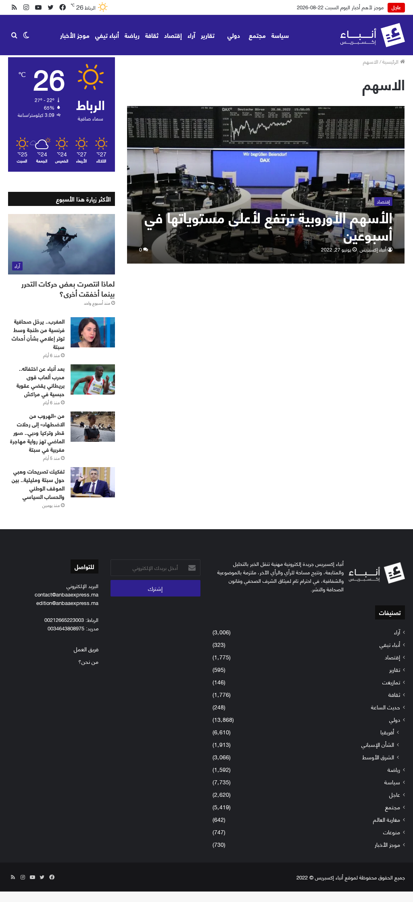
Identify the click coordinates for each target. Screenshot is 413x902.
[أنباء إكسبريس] (372, 35)
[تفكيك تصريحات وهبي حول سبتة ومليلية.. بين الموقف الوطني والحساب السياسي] (93, 482)
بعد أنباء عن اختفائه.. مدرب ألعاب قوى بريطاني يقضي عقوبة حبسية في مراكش (41, 381)
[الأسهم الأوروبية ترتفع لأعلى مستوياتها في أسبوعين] (266, 184)
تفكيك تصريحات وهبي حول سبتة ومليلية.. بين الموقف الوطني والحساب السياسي (38, 483)
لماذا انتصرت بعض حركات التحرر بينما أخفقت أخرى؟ (68, 288)
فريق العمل (86, 649)
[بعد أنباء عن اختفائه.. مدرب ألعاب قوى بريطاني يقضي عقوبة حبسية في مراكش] (93, 379)
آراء (191, 35)
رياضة (132, 35)
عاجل (394, 794)
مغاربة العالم (386, 819)
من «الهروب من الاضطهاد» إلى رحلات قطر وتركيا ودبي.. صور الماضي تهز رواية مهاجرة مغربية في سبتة (37, 432)
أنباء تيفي (107, 35)
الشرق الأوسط (378, 756)
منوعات (391, 831)
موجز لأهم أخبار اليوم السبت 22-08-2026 (340, 7)
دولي (233, 35)
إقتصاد (173, 35)
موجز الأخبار (75, 35)
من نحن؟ (88, 661)
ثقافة (152, 35)
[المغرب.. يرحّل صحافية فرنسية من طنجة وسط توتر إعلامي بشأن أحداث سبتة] (93, 332)
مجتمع (257, 35)
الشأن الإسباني (377, 744)
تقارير (208, 35)
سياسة (280, 35)
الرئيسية (391, 61)
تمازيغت (391, 682)
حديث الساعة (385, 706)
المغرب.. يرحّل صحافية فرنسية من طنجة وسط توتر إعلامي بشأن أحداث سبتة (38, 333)
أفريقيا (387, 731)
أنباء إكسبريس (373, 249)
